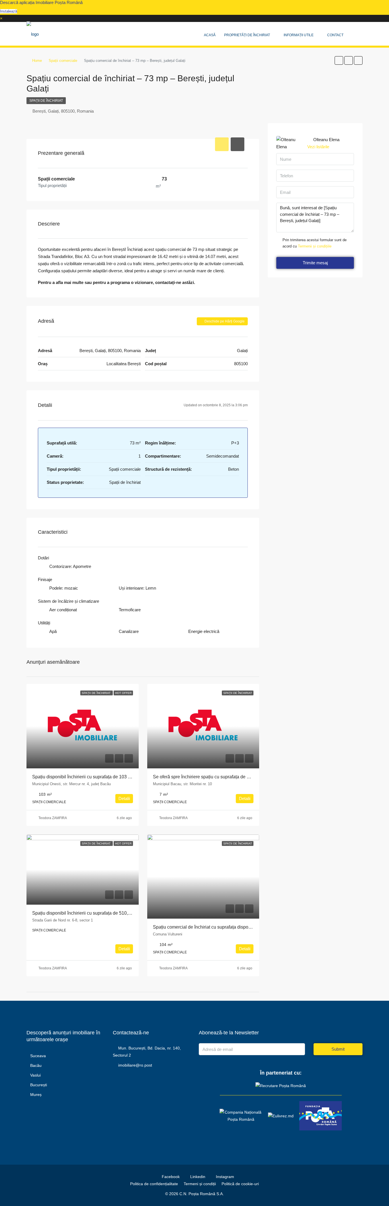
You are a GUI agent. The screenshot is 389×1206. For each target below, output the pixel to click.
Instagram (224, 1176)
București (38, 1085)
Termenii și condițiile (314, 246)
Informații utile (299, 35)
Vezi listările (318, 146)
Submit (338, 1049)
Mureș (36, 1094)
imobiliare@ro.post (135, 1065)
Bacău (36, 1065)
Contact (335, 35)
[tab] (222, 144)
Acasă (210, 35)
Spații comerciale (63, 60)
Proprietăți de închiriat (247, 35)
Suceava (38, 1055)
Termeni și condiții (200, 1183)
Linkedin (197, 1176)
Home (37, 60)
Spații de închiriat (46, 101)
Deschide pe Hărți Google (224, 321)
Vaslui (35, 1075)
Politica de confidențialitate (154, 1183)
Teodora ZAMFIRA (52, 818)
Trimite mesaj (315, 262)
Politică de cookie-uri (240, 1183)
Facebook (171, 1176)
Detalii (124, 798)
